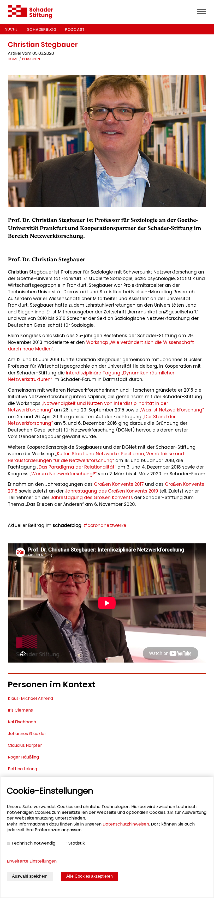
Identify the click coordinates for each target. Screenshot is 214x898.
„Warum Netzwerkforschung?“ (63, 474)
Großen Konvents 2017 (119, 484)
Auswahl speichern (29, 876)
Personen (31, 59)
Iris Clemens (20, 710)
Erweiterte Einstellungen (32, 861)
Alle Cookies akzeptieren (89, 876)
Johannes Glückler (27, 734)
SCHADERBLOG (42, 29)
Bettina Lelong (22, 769)
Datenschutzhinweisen (126, 824)
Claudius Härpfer (25, 745)
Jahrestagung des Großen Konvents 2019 (111, 491)
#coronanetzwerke (105, 525)
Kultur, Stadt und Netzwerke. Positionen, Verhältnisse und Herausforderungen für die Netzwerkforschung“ (96, 457)
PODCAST (75, 29)
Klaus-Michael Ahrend (30, 698)
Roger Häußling (23, 757)
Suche (11, 29)
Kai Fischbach (22, 722)
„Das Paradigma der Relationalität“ (76, 467)
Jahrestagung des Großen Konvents (92, 497)
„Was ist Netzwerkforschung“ (172, 410)
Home (13, 59)
